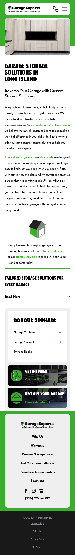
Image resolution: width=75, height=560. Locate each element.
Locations (37, 480)
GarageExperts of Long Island (49, 125)
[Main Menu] (64, 9)
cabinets (47, 157)
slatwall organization (24, 157)
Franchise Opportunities (37, 472)
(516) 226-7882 (26, 257)
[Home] (24, 9)
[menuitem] (35, 332)
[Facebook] (26, 491)
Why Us (37, 437)
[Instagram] (34, 491)
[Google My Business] (41, 491)
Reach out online (53, 251)
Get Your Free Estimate (37, 463)
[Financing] (49, 491)
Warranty (37, 445)
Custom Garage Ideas (37, 454)
